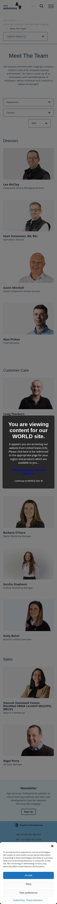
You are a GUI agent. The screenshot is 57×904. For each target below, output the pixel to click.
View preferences (28, 892)
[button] (52, 846)
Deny (28, 884)
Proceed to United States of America (28, 471)
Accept (28, 875)
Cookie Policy (19, 900)
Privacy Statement (34, 900)
